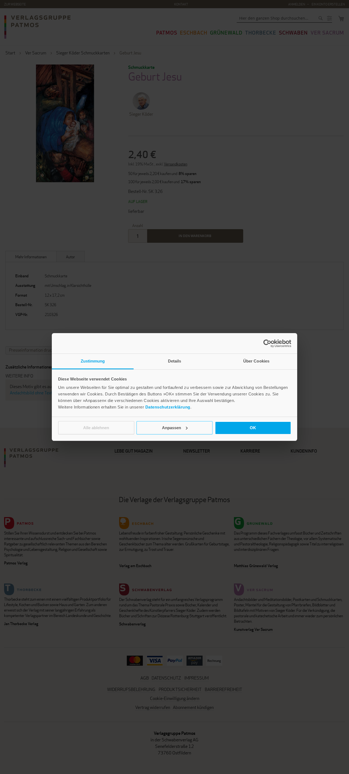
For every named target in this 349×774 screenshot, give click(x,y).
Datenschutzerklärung (167, 407)
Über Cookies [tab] (256, 361)
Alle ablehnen (96, 427)
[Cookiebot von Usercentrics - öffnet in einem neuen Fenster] (267, 343)
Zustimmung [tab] (93, 361)
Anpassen (171, 427)
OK (253, 427)
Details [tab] (174, 361)
